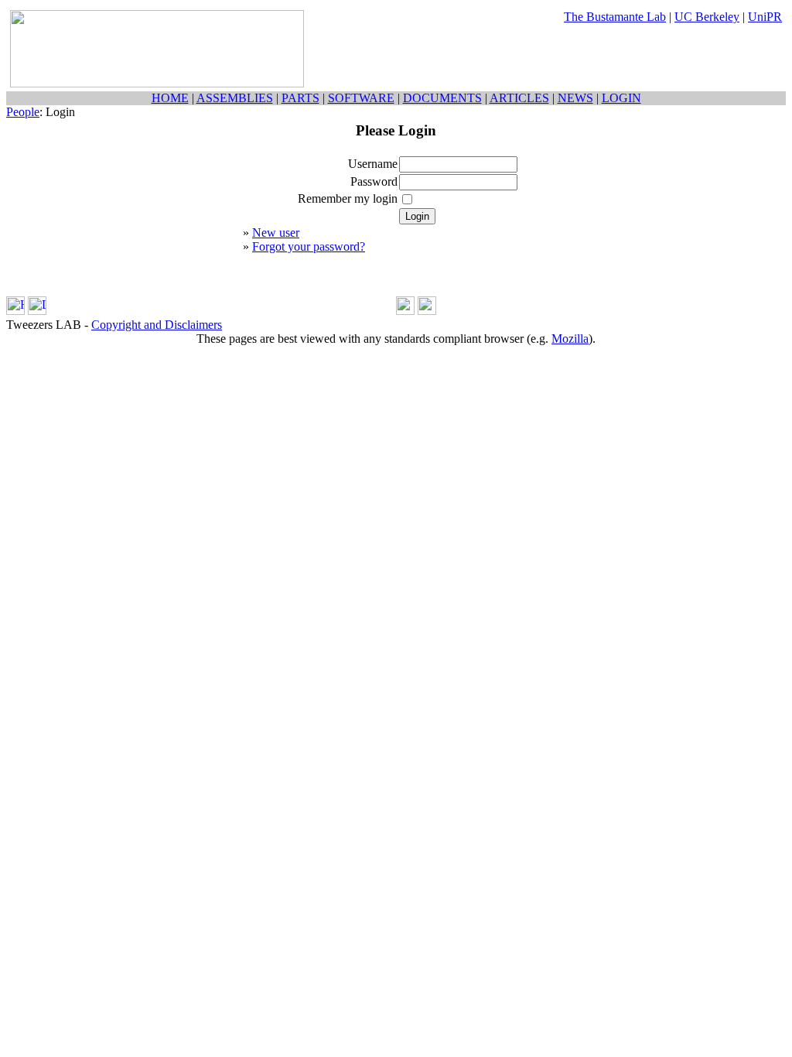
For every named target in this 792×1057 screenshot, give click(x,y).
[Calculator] (405, 310)
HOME (170, 97)
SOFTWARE (361, 97)
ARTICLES (519, 97)
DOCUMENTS (442, 97)
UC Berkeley (706, 16)
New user (275, 232)
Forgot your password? (308, 246)
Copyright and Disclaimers (156, 324)
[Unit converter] (427, 310)
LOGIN (621, 97)
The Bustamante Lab (615, 16)
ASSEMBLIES (234, 97)
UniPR (765, 16)
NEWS (575, 97)
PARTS (300, 97)
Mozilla (570, 338)
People (22, 111)
